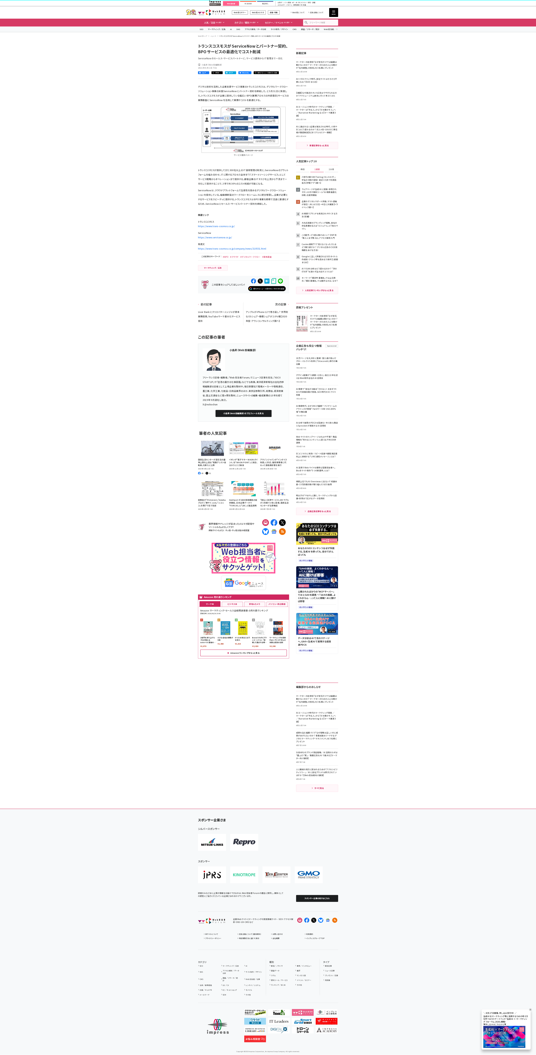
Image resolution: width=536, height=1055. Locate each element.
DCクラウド (302, 2)
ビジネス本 (232, 604)
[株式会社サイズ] (276, 874)
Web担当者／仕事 (332, 29)
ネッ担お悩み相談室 (240, 530)
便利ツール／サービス (279, 980)
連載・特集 (274, 12)
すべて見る (319, 788)
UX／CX (226, 985)
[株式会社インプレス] (218, 1027)
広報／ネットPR (206, 990)
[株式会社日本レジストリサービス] (212, 874)
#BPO (225, 256)
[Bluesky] (320, 920)
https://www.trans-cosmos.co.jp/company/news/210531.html (232, 248)
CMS (295, 29)
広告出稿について (316, 12)
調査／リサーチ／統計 (310, 29)
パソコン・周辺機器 (276, 604)
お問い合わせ (278, 934)
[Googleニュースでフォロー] (327, 920)
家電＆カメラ (254, 604)
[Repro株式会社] (244, 842)
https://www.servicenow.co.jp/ (215, 237)
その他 (248, 994)
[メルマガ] (265, 522)
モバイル (249, 990)
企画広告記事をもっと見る (319, 511)
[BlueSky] (265, 531)
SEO (201, 29)
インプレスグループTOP (315, 938)
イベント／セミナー (304, 980)
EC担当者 (248, 3)
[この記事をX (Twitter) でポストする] (260, 281)
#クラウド (234, 256)
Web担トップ (202, 36)
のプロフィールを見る (243, 413)
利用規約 (309, 934)
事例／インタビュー (304, 966)
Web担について (298, 12)
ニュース (213, 36)
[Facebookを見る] (306, 920)
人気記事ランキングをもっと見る (319, 290)
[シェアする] (253, 281)
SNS (238, 29)
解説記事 (328, 966)
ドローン (289, 5)
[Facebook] (274, 522)
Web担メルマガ (258, 12)
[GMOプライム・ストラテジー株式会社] (309, 874)
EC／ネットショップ (230, 990)
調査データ (275, 970)
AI (231, 29)
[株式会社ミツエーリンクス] (212, 842)
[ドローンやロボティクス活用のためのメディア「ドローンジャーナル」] (303, 1031)
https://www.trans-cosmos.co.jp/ (216, 226)
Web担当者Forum (211, 12)
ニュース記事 (330, 970)
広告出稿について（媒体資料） (250, 934)
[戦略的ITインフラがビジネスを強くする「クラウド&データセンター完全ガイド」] (255, 1013)
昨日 (303, 169)
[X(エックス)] (282, 522)
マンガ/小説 (301, 975)
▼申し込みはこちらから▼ (494, 1024)
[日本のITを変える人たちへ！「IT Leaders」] (279, 1022)
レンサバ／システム (253, 985)
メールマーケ (204, 994)
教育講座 (296, 5)
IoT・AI (294, 2)
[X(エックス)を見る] (313, 920)
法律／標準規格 (206, 985)
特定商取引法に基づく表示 (249, 938)
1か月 (331, 169)
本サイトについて (211, 934)
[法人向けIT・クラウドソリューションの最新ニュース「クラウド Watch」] (255, 1022)
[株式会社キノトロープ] (244, 874)
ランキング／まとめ (278, 985)
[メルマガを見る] (299, 920)
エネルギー (281, 5)
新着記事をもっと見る (319, 145)
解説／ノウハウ (277, 966)
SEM (224, 994)
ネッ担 (228, 530)
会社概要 (276, 938)
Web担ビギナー (240, 12)
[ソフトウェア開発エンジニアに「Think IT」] (279, 1013)
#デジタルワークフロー (250, 256)
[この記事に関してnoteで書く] (273, 281)
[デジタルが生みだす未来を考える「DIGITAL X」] (279, 1031)
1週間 (317, 169)
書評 (298, 970)
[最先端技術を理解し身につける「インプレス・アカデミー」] (326, 1031)
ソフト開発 (287, 2)
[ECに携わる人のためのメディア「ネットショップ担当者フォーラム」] (326, 1022)
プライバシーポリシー (213, 938)
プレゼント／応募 (331, 975)
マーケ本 (210, 604)
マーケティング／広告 (217, 29)
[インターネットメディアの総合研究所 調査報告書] (326, 1013)
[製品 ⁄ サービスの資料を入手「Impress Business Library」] (255, 1031)
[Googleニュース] (274, 531)
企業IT (280, 2)
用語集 (327, 980)
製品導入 (265, 3)
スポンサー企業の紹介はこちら (317, 898)
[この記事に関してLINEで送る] (280, 281)
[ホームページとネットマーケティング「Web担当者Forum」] (303, 1013)
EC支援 (303, 5)
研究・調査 (311, 2)
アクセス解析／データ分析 (255, 29)
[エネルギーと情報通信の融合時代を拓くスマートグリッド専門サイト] (303, 1022)
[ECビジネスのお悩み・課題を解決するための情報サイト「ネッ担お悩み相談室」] (255, 1040)
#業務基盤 (267, 256)
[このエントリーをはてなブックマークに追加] (266, 281)
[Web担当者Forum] (211, 921)
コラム (273, 975)
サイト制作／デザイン (279, 29)
